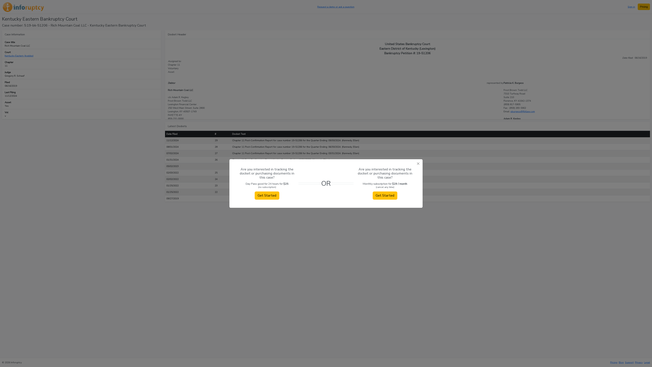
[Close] (418, 163)
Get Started (267, 195)
